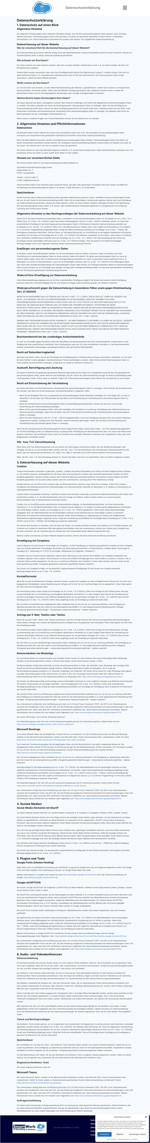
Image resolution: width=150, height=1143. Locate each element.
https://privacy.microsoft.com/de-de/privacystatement (39, 753)
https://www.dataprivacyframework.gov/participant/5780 (97, 949)
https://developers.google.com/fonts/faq (79, 875)
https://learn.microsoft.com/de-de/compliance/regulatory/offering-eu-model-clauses (51, 786)
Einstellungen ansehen (137, 1134)
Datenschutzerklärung (124, 1139)
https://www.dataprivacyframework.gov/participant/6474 (97, 799)
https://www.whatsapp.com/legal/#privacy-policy (102, 677)
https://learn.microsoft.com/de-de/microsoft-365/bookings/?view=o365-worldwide (51, 740)
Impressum (135, 1139)
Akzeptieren (104, 1134)
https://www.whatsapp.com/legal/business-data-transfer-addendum (45, 724)
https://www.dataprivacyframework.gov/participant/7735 (97, 712)
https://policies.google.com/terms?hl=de (109, 936)
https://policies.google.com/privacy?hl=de (41, 877)
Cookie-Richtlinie (112, 1139)
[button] (146, 1117)
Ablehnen (119, 1134)
